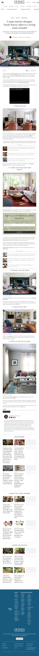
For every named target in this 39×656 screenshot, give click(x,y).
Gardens (11, 6)
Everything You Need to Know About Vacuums (29, 602)
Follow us (28, 70)
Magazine (34, 2)
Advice (28, 37)
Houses (5, 6)
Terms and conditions (18, 645)
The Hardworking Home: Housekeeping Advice (17, 613)
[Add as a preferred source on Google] (19, 639)
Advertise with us (30, 643)
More (34, 6)
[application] (19, 96)
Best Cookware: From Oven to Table (29, 622)
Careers (15, 647)
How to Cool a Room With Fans (12, 9)
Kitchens (22, 6)
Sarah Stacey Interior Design (23, 82)
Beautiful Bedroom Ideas (22, 601)
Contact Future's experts (19, 643)
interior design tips (17, 74)
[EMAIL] (15, 417)
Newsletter (34, 70)
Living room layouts (6, 209)
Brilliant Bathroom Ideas (23, 609)
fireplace (30, 135)
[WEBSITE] (13, 417)
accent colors (10, 336)
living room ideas (14, 73)
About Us (4, 643)
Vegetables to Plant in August (25, 9)
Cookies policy (5, 647)
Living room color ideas (7, 297)
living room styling (13, 396)
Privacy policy (29, 645)
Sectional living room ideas (8, 247)
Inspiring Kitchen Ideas (22, 605)
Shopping (29, 6)
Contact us (4, 645)
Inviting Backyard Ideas (22, 613)
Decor (16, 6)
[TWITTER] (10, 417)
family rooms (5, 248)
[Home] (2, 6)
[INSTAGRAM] (12, 417)
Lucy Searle (15, 37)
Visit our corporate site (22, 635)
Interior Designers (6, 411)
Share (5, 70)
